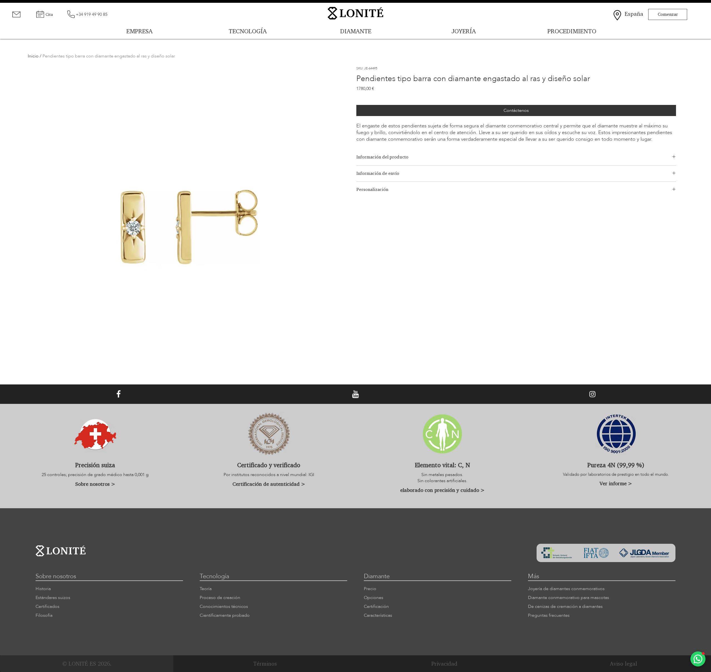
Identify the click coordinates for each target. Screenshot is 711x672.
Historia (43, 589)
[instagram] (592, 394)
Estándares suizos (53, 598)
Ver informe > (616, 483)
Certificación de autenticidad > (268, 484)
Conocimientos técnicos (224, 606)
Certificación (376, 606)
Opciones (373, 598)
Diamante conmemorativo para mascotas (568, 598)
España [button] (634, 13)
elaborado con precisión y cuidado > (442, 490)
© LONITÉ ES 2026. (86, 663)
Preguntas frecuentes (549, 615)
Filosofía (44, 615)
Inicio (33, 56)
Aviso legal (623, 663)
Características (378, 615)
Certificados (47, 606)
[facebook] (118, 394)
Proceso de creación (220, 598)
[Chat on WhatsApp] (697, 658)
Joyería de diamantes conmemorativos (566, 589)
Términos (265, 663)
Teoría (206, 589)
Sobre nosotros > (95, 484)
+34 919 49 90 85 (91, 14)
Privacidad (444, 663)
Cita (49, 14)
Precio (370, 589)
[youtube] (355, 394)
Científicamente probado (225, 615)
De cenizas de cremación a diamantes (565, 606)
